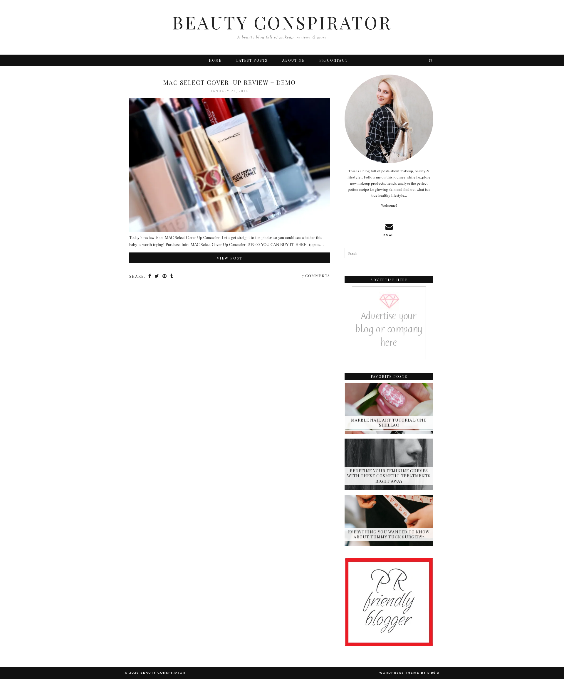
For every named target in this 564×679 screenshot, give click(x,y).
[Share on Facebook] (150, 276)
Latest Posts (252, 60)
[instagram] (431, 60)
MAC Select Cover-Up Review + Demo (229, 82)
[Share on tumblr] (172, 276)
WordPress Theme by (409, 673)
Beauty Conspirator (282, 22)
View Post (229, 257)
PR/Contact (333, 60)
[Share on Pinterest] (165, 276)
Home (215, 60)
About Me (293, 60)
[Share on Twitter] (157, 276)
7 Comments (316, 275)
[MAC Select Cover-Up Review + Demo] (229, 166)
